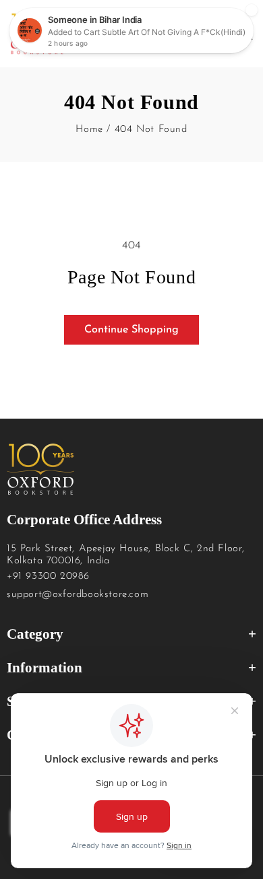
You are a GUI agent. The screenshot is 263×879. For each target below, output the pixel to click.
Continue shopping (131, 329)
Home (89, 130)
